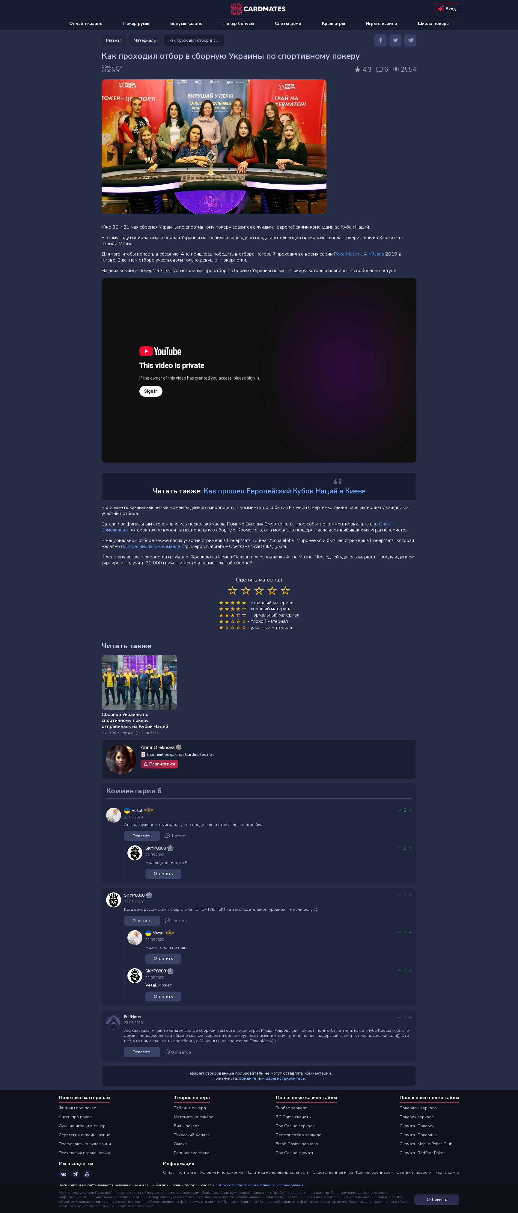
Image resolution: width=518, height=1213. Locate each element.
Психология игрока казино (85, 1153)
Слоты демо (288, 23)
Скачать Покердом (418, 1135)
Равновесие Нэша (192, 1153)
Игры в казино (381, 23)
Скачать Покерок (417, 1126)
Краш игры (333, 23)
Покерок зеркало (417, 1117)
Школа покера (433, 23)
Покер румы (136, 23)
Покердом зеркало (418, 1108)
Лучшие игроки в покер (82, 1126)
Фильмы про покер (77, 1108)
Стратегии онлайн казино (84, 1135)
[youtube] (87, 1174)
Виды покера (187, 1126)
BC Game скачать (293, 1117)
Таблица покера (190, 1108)
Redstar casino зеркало (298, 1135)
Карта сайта (447, 1172)
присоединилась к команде (150, 546)
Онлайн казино (86, 23)
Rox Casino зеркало (295, 1126)
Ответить (142, 836)
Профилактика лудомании (85, 1144)
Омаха (180, 1144)
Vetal (150, 985)
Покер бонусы (238, 23)
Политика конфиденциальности (277, 1172)
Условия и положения (221, 1172)
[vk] (63, 1174)
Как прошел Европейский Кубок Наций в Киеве (285, 491)
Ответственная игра (332, 1172)
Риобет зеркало (291, 1108)
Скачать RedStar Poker (422, 1153)
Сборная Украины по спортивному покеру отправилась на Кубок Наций (135, 720)
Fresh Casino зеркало (297, 1144)
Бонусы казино (186, 23)
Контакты (187, 1172)
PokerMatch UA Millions (359, 254)
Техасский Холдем (192, 1135)
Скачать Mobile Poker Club (426, 1144)
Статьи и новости (414, 1172)
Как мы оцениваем (374, 1172)
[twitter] (395, 40)
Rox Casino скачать (295, 1153)
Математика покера (193, 1117)
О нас (168, 1172)
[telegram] (410, 40)
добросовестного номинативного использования (259, 1185)
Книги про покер (75, 1117)
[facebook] (380, 40)
